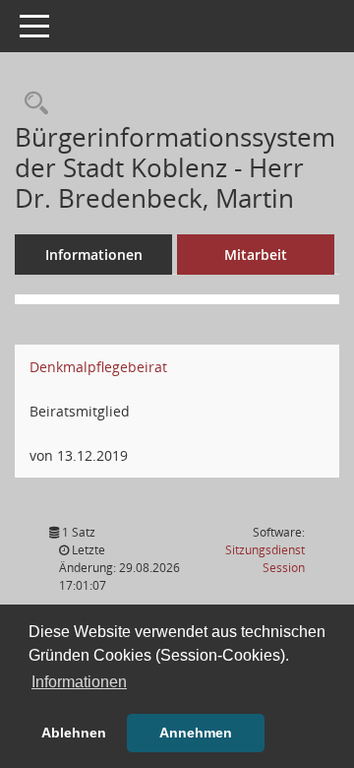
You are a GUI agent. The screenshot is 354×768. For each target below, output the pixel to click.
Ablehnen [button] (73, 732)
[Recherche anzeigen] (31, 104)
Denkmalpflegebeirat (98, 366)
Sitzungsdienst (265, 559)
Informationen (94, 254)
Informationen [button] (79, 681)
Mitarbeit (255, 254)
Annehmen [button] (195, 732)
